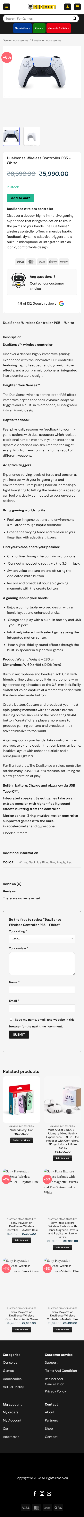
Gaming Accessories (15, 40)
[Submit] (75, 18)
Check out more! (15, 833)
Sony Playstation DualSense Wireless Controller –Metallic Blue (62, 1315)
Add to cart (20, 198)
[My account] (67, 7)
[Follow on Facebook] (35, 1494)
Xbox (38, 28)
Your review (18, 948)
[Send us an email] (49, 1494)
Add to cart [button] (62, 1158)
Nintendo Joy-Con (21, 1130)
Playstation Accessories (46, 40)
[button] (6, 7)
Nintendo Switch (57, 28)
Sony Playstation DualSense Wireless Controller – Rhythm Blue (21, 1226)
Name (14, 982)
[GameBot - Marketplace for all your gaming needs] (42, 7)
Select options (21, 1140)
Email (14, 1001)
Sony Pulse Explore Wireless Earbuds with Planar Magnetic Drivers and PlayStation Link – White (62, 1230)
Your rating (18, 931)
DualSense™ (12, 344)
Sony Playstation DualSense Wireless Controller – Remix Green (21, 1315)
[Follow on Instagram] (42, 1494)
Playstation (21, 28)
